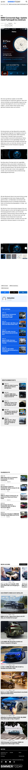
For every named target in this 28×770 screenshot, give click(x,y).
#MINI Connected (4, 285)
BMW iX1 (4, 338)
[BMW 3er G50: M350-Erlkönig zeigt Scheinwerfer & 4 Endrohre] (22, 349)
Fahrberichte (21, 756)
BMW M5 (3, 503)
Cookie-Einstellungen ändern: (6, 759)
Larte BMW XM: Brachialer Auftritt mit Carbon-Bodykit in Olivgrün (11, 642)
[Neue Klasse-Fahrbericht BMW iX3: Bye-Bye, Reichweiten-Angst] (22, 315)
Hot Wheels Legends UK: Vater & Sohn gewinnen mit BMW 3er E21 (11, 413)
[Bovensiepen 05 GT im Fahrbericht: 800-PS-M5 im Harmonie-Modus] (23, 505)
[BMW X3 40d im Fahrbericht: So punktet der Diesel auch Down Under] (23, 496)
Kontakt (11, 752)
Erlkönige (3, 756)
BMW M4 (3, 485)
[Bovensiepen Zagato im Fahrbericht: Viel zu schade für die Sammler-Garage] (23, 487)
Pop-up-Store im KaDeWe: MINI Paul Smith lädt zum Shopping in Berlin (10, 585)
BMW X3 (2, 494)
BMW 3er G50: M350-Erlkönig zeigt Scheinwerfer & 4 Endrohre (10, 350)
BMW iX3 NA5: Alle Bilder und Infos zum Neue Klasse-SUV (10, 323)
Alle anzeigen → (23, 564)
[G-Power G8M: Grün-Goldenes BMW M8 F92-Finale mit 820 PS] (22, 395)
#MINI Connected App (14, 285)
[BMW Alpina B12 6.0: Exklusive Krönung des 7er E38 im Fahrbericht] (23, 478)
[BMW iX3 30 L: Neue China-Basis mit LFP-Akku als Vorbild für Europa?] (22, 420)
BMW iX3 (4, 312)
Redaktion (9, 481)
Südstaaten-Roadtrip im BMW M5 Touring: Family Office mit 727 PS (10, 514)
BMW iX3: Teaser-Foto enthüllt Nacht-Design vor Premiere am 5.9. (10, 404)
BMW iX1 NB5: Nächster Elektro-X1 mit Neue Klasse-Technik (9, 342)
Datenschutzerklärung (17, 759)
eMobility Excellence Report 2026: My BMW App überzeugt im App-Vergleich (13, 718)
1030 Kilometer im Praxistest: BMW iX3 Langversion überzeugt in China (12, 742)
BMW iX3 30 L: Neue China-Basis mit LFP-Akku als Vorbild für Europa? (10, 422)
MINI (7, 4)
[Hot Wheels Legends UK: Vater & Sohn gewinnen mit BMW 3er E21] (22, 412)
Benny (8, 490)
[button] (26, 248)
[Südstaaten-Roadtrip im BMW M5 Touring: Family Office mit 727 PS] (23, 514)
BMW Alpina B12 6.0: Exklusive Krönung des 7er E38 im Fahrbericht (9, 479)
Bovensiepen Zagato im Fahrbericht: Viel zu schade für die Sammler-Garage (10, 488)
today (14, 2)
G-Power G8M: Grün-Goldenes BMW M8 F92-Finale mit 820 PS (11, 395)
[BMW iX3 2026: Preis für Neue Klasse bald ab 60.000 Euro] (22, 332)
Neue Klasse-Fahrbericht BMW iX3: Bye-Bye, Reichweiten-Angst (9, 316)
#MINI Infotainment (4, 288)
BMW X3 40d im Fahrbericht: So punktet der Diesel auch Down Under (9, 497)
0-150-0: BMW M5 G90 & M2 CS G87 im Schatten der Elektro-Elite (12, 667)
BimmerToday (3, 4)
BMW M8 (6, 392)
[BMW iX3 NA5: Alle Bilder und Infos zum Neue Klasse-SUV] (22, 324)
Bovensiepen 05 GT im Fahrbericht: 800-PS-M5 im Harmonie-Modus (8, 506)
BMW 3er (4, 347)
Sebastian (10, 23)
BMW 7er (3, 475)
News (20, 752)
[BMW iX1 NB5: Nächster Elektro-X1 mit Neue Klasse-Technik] (22, 341)
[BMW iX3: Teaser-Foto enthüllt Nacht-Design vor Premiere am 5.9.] (22, 403)
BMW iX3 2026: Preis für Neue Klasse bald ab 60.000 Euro (10, 333)
